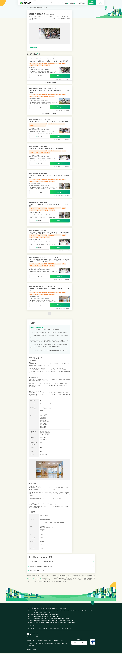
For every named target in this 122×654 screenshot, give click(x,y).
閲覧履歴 (72, 3)
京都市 (55, 618)
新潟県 (35, 614)
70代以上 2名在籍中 (44, 434)
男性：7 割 (42, 404)
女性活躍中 (42, 526)
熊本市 (57, 622)
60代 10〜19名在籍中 (45, 432)
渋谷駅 (58, 628)
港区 (38, 610)
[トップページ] (27, 7)
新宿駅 (51, 628)
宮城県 (42, 608)
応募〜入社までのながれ (59, 2)
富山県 (41, 519)
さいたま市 (36, 612)
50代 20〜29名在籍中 (45, 431)
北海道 (35, 608)
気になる (40, 75)
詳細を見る (59, 75)
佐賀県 (47, 622)
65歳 (41, 451)
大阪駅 (40, 628)
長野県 (42, 614)
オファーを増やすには (49, 2)
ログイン (100, 3)
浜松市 (50, 616)
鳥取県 (49, 620)
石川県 (50, 614)
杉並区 (53, 610)
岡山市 (45, 620)
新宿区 (60, 610)
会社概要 (41, 643)
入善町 (44, 519)
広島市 (38, 620)
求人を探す (65, 3)
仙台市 (45, 608)
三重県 (54, 616)
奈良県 (63, 618)
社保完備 (42, 531)
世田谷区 (49, 610)
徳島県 (64, 620)
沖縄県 (73, 622)
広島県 (35, 620)
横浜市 (75, 610)
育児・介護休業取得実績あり (46, 527)
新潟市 (38, 614)
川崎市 (79, 610)
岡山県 (42, 620)
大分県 (61, 622)
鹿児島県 (69, 622)
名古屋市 (39, 616)
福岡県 (35, 622)
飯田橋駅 (62, 628)
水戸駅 (47, 628)
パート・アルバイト (37, 578)
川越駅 (55, 628)
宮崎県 (65, 622)
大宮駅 (29, 628)
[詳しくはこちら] (49, 70)
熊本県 (54, 622)
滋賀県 (59, 618)
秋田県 (57, 608)
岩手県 (53, 608)
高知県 (72, 620)
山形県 (60, 608)
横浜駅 (43, 628)
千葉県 (83, 610)
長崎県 (51, 622)
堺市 (42, 618)
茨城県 (41, 612)
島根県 (53, 620)
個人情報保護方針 (49, 643)
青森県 (49, 608)
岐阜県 (58, 616)
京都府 (52, 618)
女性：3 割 (48, 404)
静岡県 (43, 616)
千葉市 (86, 610)
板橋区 (67, 610)
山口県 (57, 620)
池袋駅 (66, 628)
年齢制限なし (46, 454)
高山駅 (70, 628)
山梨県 (57, 614)
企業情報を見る (33, 47)
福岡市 (38, 622)
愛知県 (35, 616)
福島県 (64, 608)
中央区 (64, 610)
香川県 (60, 620)
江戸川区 (41, 610)
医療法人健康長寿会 (33, 58)
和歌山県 (67, 618)
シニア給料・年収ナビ (70, 2)
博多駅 (36, 628)
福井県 (53, 614)
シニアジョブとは (80, 3)
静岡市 (46, 616)
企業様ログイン (30, 640)
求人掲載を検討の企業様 (80, 2)
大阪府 (35, 618)
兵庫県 (45, 618)
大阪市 (38, 618)
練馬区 (57, 610)
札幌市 (38, 608)
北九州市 (43, 622)
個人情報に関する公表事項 (61, 643)
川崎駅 (32, 628)
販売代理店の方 (30, 645)
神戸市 (48, 618)
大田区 (45, 610)
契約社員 (30, 578)
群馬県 (48, 612)
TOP (50, 640)
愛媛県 (68, 620)
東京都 (35, 610)
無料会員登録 (91, 3)
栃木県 (45, 612)
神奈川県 (72, 610)
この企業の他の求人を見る (48, 82)
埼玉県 (90, 610)
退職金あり (42, 529)
